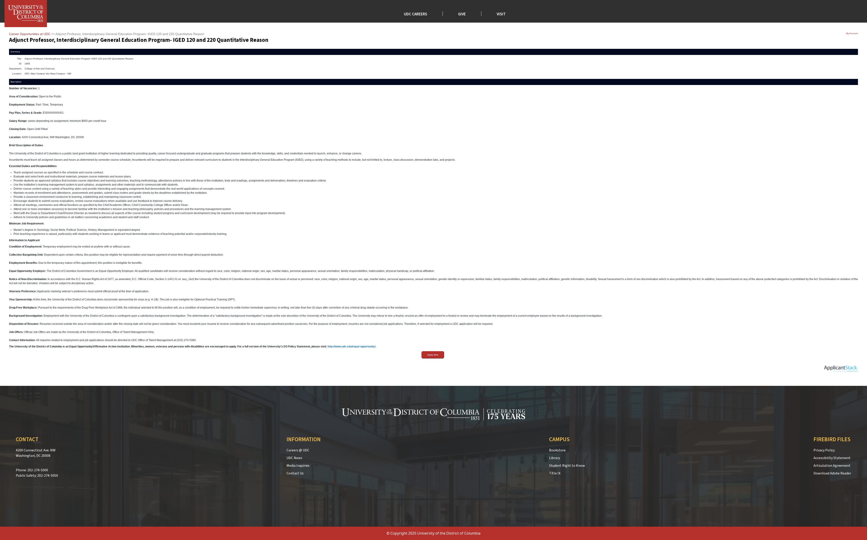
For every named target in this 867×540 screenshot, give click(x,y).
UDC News (294, 457)
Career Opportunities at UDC (29, 34)
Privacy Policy (824, 450)
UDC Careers (415, 13)
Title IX (554, 473)
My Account (852, 33)
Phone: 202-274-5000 (32, 470)
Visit (501, 13)
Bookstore (557, 450)
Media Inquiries (298, 465)
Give (462, 13)
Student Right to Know (567, 465)
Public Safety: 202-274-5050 (37, 475)
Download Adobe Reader (832, 473)
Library (554, 457)
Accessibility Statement (832, 457)
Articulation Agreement (832, 465)
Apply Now (432, 355)
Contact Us (295, 473)
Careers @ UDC (298, 450)
